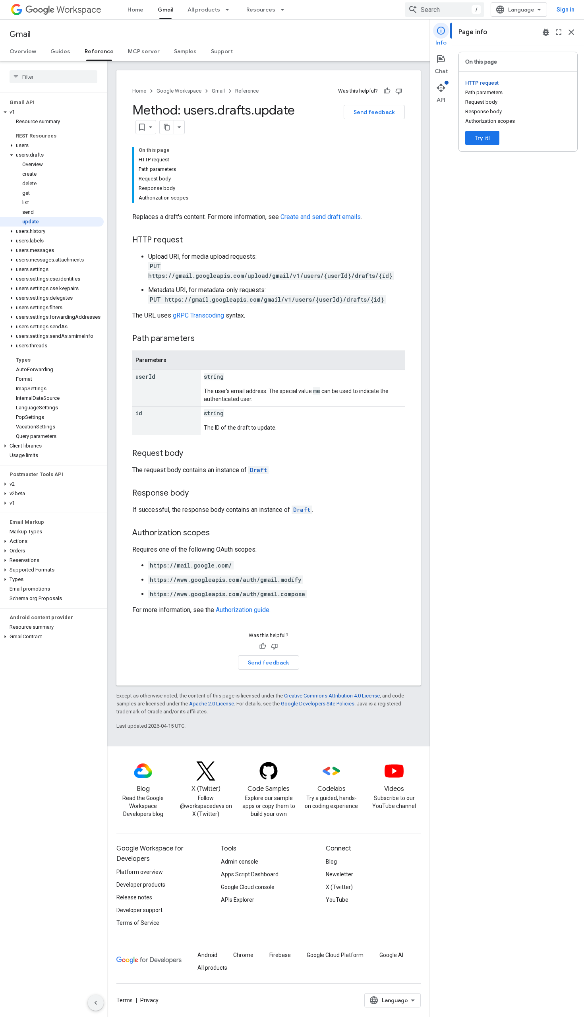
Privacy (149, 1000)
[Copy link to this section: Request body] (191, 454)
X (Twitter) (339, 887)
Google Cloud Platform (335, 955)
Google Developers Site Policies (317, 704)
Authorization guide (242, 610)
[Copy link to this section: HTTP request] (191, 240)
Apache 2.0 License (211, 704)
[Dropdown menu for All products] (229, 9)
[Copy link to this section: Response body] (197, 493)
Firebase (280, 955)
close (571, 32)
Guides (60, 51)
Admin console (239, 861)
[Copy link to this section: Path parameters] (203, 339)
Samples (185, 51)
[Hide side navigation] (96, 1003)
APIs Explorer (237, 900)
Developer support (139, 910)
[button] (52, 112)
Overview (23, 51)
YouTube (337, 900)
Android (207, 955)
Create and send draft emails (320, 217)
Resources (260, 9)
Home (135, 9)
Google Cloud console (248, 887)
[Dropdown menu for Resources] (284, 9)
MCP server (144, 51)
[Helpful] (387, 91)
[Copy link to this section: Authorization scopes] (218, 533)
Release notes (134, 897)
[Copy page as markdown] (167, 127)
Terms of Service (137, 923)
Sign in (565, 9)
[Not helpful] (399, 91)
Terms (124, 1000)
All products (204, 9)
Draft (258, 470)
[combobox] (444, 9)
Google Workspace (179, 91)
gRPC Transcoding (198, 315)
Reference (99, 51)
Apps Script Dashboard (249, 874)
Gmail (165, 9)
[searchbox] (53, 76)
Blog (331, 861)
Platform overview (139, 872)
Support (222, 51)
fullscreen (558, 32)
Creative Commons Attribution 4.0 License (332, 696)
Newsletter (339, 874)
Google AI (391, 955)
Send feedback (374, 112)
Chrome (243, 955)
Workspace (78, 9)
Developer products (140, 884)
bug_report (546, 32)
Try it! (482, 137)
